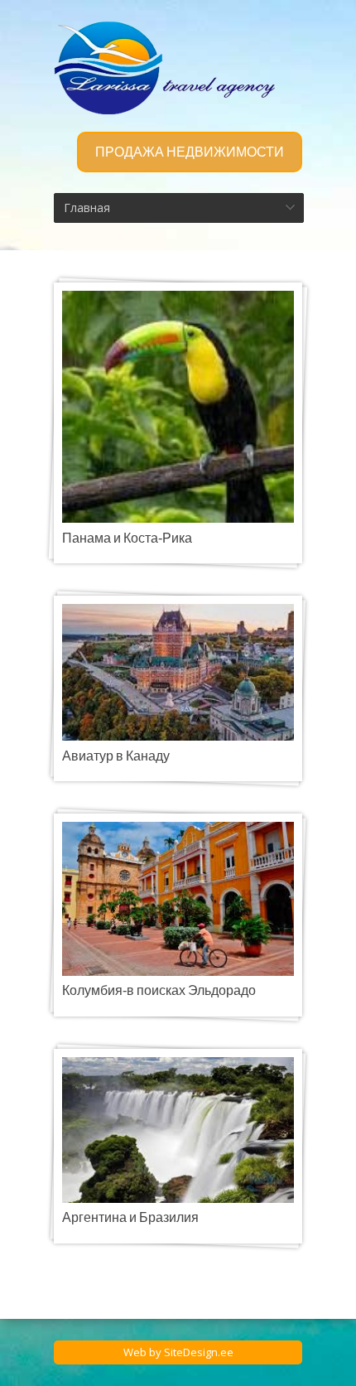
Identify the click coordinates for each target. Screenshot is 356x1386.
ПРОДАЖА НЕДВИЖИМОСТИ (189, 152)
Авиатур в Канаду (116, 756)
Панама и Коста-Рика (127, 538)
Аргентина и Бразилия (130, 1218)
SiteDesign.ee (198, 1352)
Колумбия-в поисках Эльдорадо (159, 991)
